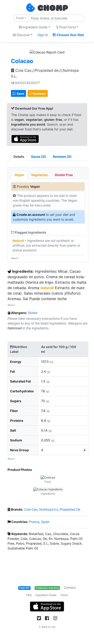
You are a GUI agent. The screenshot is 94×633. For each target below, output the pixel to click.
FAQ (28, 595)
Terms (64, 595)
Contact (70, 587)
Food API (24, 587)
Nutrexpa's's (48, 509)
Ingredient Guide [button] (34, 27)
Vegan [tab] (19, 175)
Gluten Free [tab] (64, 175)
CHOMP (52, 8)
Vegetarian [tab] (39, 175)
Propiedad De (70, 509)
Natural (18, 241)
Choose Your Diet (70, 35)
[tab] (39, 156)
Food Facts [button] (67, 27)
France (34, 522)
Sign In (43, 35)
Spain (45, 522)
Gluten (32, 313)
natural (46, 287)
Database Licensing (47, 587)
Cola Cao (30, 509)
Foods (20, 18)
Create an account (30, 214)
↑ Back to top (47, 626)
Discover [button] (23, 35)
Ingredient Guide (45, 595)
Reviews (39, 93)
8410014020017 (27, 83)
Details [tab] (18, 156)
